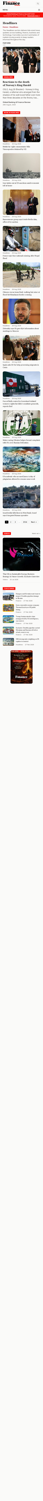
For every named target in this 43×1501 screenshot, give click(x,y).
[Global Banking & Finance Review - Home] (12, 3)
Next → (34, 522)
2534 (25, 522)
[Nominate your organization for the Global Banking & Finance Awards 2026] (22, 667)
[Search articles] (38, 3)
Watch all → (36, 533)
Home (5, 27)
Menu (5, 10)
